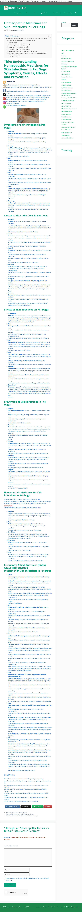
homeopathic (8, 505)
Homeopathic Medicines (69, 98)
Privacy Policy (68, 13)
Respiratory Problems (68, 127)
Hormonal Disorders (67, 101)
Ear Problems (65, 71)
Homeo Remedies (17, 7)
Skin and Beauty (57, 13)
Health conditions (67, 88)
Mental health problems (69, 109)
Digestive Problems (67, 61)
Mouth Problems (66, 111)
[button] (76, 13)
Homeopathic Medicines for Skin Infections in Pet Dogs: (23, 51)
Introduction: (14, 42)
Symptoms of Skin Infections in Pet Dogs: (19, 44)
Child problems (18, 13)
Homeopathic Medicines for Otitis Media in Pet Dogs (20, 814)
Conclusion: (15, 56)
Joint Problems (45, 13)
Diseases (28, 13)
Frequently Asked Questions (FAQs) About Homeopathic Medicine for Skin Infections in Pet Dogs (28, 54)
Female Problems (66, 77)
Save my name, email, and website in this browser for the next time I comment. (27, 879)
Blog (62, 53)
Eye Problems (65, 74)
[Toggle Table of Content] (48, 36)
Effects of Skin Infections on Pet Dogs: (19, 47)
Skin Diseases (65, 135)
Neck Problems (66, 117)
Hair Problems (66, 82)
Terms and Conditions (63, 907)
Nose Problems (66, 120)
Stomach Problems (67, 138)
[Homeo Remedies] (6, 7)
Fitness (36, 13)
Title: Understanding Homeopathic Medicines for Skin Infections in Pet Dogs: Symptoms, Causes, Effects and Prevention (26, 39)
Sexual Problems (66, 130)
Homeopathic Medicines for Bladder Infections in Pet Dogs (21, 816)
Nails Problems (66, 114)
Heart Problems (66, 90)
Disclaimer (38, 907)
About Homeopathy (67, 50)
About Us (53, 907)
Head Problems (66, 85)
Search (63, 22)
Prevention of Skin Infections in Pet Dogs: (19, 49)
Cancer (63, 56)
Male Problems (66, 106)
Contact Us (46, 907)
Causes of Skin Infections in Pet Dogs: (19, 46)
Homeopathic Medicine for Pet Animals (16, 812)
